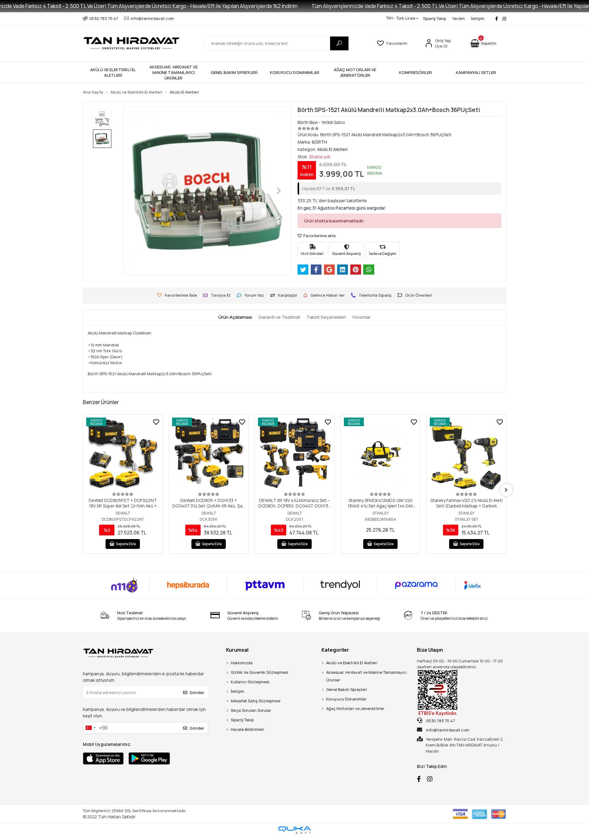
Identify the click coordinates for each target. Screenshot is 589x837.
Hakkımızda (241, 662)
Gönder (197, 692)
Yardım (458, 18)
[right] (506, 490)
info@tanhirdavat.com (447, 730)
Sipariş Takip (434, 18)
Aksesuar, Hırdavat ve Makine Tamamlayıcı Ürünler (366, 676)
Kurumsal (237, 649)
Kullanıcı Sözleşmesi (250, 682)
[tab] (235, 317)
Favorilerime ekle (319, 235)
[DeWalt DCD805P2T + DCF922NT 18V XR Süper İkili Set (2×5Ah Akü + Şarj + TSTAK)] (122, 454)
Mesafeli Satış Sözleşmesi (255, 701)
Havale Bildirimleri (247, 729)
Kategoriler (335, 649)
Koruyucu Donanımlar (346, 699)
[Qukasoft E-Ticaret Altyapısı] (294, 830)
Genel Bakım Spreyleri (346, 689)
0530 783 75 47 (440, 720)
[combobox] (90, 727)
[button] (483, 43)
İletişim (477, 18)
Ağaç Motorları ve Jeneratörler (355, 708)
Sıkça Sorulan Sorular (251, 710)
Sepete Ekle (126, 543)
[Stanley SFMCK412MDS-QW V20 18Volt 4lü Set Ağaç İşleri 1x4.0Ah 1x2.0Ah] (380, 454)
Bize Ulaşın (430, 649)
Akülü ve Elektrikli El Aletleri (351, 662)
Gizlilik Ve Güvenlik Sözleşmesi (259, 672)
